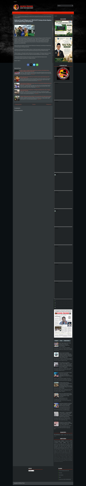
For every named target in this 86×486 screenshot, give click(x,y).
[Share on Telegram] (34, 65)
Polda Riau (58, 458)
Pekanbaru (56, 447)
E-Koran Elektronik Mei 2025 (64, 470)
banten (70, 451)
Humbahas (55, 457)
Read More (33, 74)
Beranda (33, 104)
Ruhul (63, 452)
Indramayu (62, 444)
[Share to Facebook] (28, 65)
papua (67, 460)
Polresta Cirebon (69, 447)
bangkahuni (70, 459)
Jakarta (55, 444)
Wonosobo (56, 445)
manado (62, 448)
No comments (24, 23)
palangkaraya (62, 447)
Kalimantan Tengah (69, 448)
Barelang (62, 456)
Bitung (62, 445)
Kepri (59, 457)
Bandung (68, 445)
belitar (65, 450)
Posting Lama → (49, 104)
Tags (61, 340)
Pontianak (69, 458)
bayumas (56, 460)
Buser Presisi (22, 483)
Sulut (59, 459)
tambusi (60, 461)
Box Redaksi (61, 475)
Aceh (69, 444)
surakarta (69, 449)
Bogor (70, 450)
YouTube (15, 1)
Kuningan (56, 446)
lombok (64, 460)
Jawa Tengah (58, 449)
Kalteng (69, 446)
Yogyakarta (66, 459)
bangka (55, 450)
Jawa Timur (59, 452)
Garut (60, 451)
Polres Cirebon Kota (64, 458)
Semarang (57, 448)
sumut (58, 456)
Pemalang (55, 451)
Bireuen (66, 456)
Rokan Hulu (63, 446)
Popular (56, 340)
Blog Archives (66, 340)
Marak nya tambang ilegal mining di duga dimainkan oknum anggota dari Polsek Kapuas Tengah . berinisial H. (65, 395)
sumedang (60, 450)
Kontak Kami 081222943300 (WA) (65, 479)
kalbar (55, 452)
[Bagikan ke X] (31, 65)
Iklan (60, 477)
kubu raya (60, 460)
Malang (70, 457)
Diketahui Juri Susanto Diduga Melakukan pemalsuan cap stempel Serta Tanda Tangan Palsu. (65, 423)
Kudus (63, 457)
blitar (65, 449)
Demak (70, 456)
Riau (62, 449)
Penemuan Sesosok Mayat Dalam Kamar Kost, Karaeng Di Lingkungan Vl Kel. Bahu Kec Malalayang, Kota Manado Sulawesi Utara (65, 375)
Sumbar (62, 459)
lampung (67, 452)
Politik (65, 434)
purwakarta (56, 461)
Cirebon (66, 441)
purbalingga (70, 460)
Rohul (68, 442)
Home (16, 16)
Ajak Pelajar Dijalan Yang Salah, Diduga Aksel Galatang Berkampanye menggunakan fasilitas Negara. (65, 344)
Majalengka (57, 441)
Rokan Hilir (55, 459)
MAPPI (66, 457)
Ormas (70, 434)
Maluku (55, 458)
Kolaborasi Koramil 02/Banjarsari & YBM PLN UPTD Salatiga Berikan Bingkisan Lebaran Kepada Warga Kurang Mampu (32, 20)
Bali (70, 452)
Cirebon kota (58, 442)
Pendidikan (57, 434)
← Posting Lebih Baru (18, 104)
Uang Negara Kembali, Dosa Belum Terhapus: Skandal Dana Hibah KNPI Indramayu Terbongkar (65, 404)
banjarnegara (64, 451)
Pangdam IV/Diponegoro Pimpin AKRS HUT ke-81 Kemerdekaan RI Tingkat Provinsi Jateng (35, 96)
